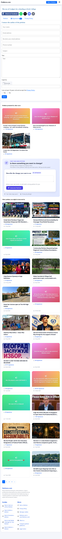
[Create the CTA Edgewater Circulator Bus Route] (16, 144)
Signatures (16, 18)
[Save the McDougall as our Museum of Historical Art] (46, 119)
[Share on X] (25, 13)
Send (4, 97)
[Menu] (59, 2)
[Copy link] (33, 13)
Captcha (4, 80)
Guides (4, 502)
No (10, 93)
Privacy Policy (29, 18)
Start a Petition (52, 2)
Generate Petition (15, 188)
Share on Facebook (11, 14)
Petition (5, 18)
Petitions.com (6, 2)
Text (3, 55)
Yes (5, 93)
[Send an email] (29, 13)
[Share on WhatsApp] (21, 13)
